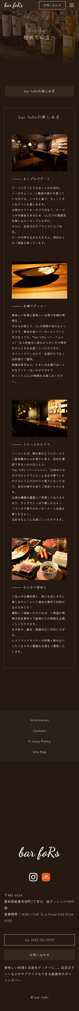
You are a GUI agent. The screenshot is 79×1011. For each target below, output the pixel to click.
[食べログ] (46, 877)
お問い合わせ (52, 5)
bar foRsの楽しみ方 (39, 91)
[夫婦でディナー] (39, 295)
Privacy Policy (39, 741)
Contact (39, 730)
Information (39, 720)
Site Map (40, 751)
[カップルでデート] (39, 168)
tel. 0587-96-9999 (39, 939)
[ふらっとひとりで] (39, 433)
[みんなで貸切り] (39, 576)
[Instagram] (33, 877)
